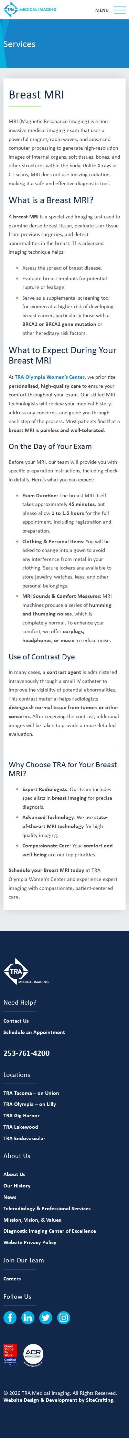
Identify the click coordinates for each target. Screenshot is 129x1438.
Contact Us (16, 1020)
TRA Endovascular (24, 1138)
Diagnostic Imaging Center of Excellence (49, 1230)
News (9, 1197)
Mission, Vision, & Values (32, 1219)
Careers (12, 1278)
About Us (14, 1174)
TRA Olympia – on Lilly (29, 1104)
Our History (17, 1185)
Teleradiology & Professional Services (46, 1208)
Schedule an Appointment (34, 1032)
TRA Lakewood (20, 1126)
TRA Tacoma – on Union (31, 1093)
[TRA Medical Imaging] (29, 9)
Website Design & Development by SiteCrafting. (59, 1399)
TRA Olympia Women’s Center (50, 376)
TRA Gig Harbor (21, 1115)
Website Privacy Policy (29, 1242)
